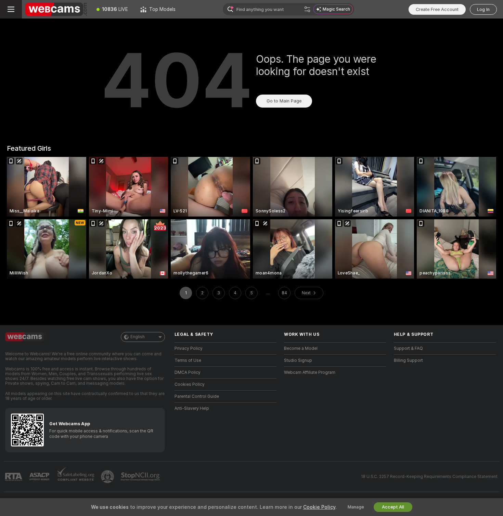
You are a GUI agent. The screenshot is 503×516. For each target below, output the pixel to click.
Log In (483, 9)
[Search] (307, 9)
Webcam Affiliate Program (309, 372)
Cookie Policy (319, 507)
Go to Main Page (284, 100)
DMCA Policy (188, 372)
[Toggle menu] (11, 9)
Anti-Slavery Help (192, 408)
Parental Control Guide (197, 396)
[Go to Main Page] (56, 9)
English (137, 336)
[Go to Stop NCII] (141, 476)
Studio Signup (298, 360)
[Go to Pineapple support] (108, 476)
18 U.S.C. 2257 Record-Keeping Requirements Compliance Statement (429, 476)
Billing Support (408, 360)
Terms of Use (188, 360)
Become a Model (301, 348)
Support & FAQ (408, 348)
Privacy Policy (189, 348)
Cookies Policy (190, 384)
